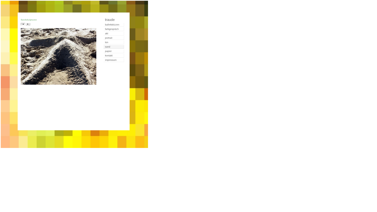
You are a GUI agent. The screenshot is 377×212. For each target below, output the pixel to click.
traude (110, 20)
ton (106, 42)
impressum (110, 60)
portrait (108, 38)
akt (106, 33)
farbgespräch (112, 29)
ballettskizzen (112, 24)
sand (107, 46)
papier (108, 51)
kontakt (109, 55)
